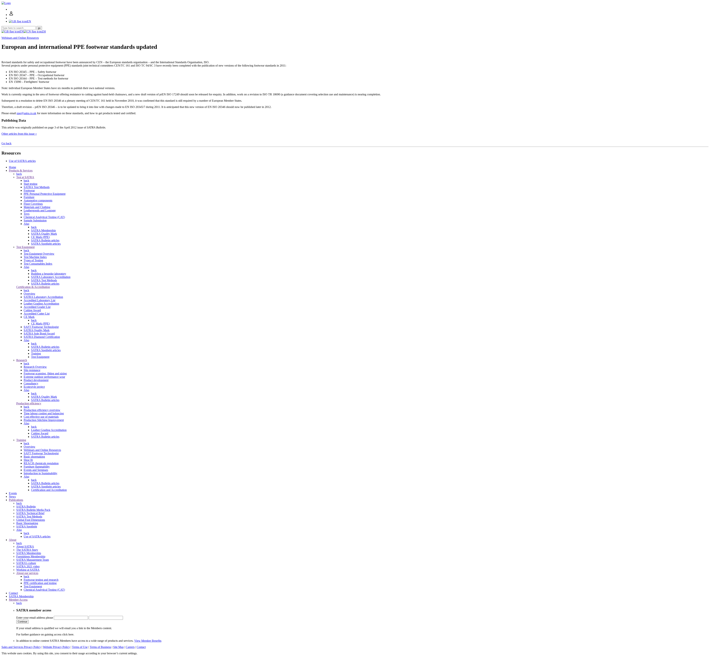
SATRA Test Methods (37, 187)
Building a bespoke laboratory (48, 273)
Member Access (18, 599)
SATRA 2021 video (28, 566)
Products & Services (21, 170)
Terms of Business (100, 647)
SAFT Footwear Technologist (41, 326)
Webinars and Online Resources (20, 37)
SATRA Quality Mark (44, 233)
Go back (6, 143)
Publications (16, 499)
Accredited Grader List (37, 306)
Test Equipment (25, 247)
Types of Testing (33, 260)
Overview (29, 293)
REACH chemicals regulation (41, 463)
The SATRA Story (27, 549)
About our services (27, 573)
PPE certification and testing (40, 583)
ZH (44, 31)
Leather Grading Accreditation (41, 303)
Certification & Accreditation (33, 287)
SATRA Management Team (32, 559)
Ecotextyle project (34, 386)
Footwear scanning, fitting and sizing (45, 373)
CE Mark (29, 316)
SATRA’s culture (26, 563)
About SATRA (25, 546)
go (39, 28)
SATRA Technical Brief (30, 513)
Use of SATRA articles (22, 160)
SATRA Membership (43, 230)
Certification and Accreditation (49, 489)
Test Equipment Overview (39, 253)
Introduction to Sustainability (40, 473)
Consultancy (31, 383)
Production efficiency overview (42, 410)
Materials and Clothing (37, 207)
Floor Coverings (33, 203)
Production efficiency (28, 403)
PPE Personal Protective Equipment (44, 193)
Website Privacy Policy (56, 647)
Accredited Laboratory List (39, 300)
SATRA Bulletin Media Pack (33, 509)
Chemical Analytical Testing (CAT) (44, 217)
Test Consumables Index (38, 263)
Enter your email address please (34, 617)
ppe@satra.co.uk (26, 113)
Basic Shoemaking (27, 523)
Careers (130, 647)
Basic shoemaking (34, 456)
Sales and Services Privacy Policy (21, 647)
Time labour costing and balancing (44, 413)
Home (12, 167)
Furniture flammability (37, 466)
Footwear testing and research (41, 579)
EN (22, 31)
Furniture (29, 197)
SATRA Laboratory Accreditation (50, 277)
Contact (13, 593)
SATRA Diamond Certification (42, 336)
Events (13, 493)
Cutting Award (32, 310)
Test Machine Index (35, 257)
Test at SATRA (25, 177)
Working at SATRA (28, 569)
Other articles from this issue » (19, 133)
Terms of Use (80, 647)
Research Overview (35, 366)
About (12, 539)
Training (36, 353)
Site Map (118, 647)
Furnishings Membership (30, 556)
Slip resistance (32, 370)
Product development (36, 380)
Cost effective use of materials (41, 416)
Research (21, 360)
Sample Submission (35, 220)
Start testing (30, 183)
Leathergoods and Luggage (40, 210)
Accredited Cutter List (37, 313)
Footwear (29, 190)
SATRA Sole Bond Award (39, 333)
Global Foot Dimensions (30, 519)
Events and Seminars (36, 470)
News (12, 496)
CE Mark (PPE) (40, 237)
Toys (26, 213)
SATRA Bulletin (26, 506)
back (19, 173)
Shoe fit (28, 460)
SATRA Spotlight (26, 526)
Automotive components (38, 200)
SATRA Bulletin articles (45, 240)
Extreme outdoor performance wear (44, 376)
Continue (22, 621)
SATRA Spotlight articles (46, 243)
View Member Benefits (147, 640)
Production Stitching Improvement (44, 420)
